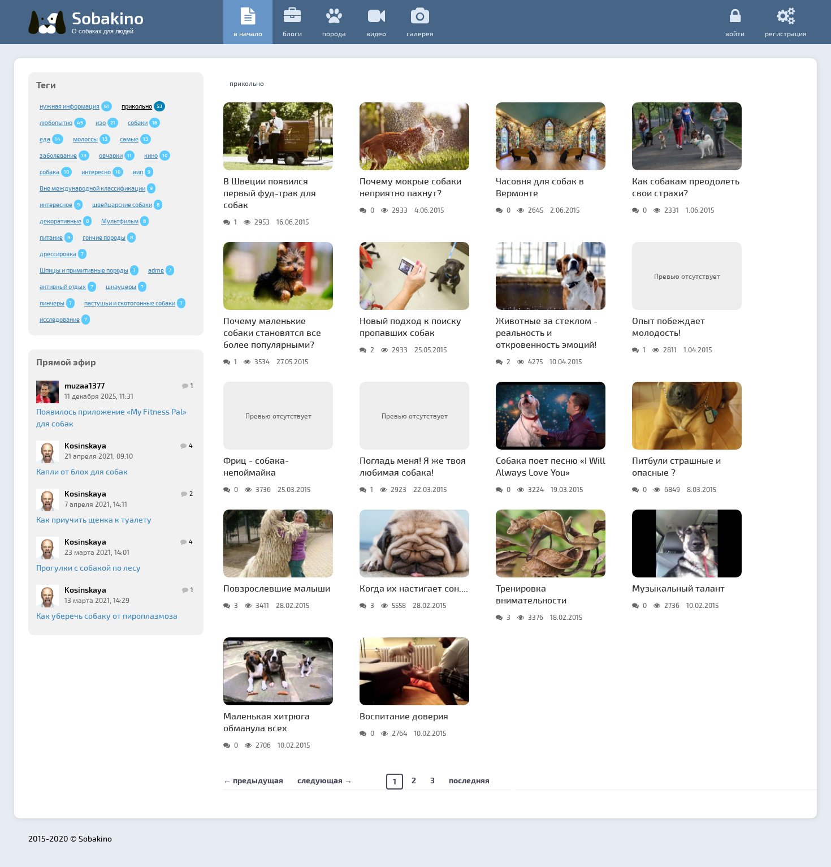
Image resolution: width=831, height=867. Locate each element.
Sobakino (108, 20)
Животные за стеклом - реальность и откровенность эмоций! (547, 332)
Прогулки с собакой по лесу (88, 567)
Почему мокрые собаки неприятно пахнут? (410, 186)
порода (334, 33)
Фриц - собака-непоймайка (256, 466)
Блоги (292, 33)
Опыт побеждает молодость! (668, 326)
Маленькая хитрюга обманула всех (266, 721)
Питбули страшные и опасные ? (676, 466)
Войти (735, 33)
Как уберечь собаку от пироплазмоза (107, 615)
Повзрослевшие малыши (276, 588)
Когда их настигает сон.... (414, 588)
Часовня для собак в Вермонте (540, 186)
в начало (247, 33)
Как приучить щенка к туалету (94, 519)
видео (376, 33)
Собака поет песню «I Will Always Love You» (550, 466)
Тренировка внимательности (531, 594)
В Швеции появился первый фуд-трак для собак (269, 192)
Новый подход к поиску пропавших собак (410, 326)
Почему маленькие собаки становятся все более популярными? (272, 332)
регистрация (786, 33)
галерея (420, 33)
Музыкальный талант (678, 588)
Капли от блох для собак (82, 471)
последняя (469, 780)
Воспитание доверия (404, 715)
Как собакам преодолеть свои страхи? (685, 186)
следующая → (324, 780)
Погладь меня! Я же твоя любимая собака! (413, 466)
